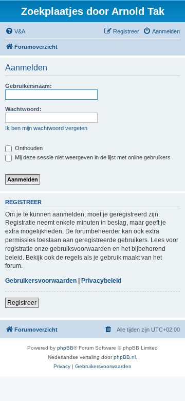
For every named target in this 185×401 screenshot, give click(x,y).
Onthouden (28, 148)
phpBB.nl (125, 357)
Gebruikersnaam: (28, 86)
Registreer (21, 302)
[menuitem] (15, 31)
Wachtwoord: (23, 109)
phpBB (65, 348)
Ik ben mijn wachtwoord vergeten (46, 128)
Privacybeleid (101, 280)
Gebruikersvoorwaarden (41, 280)
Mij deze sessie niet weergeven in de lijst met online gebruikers (92, 157)
